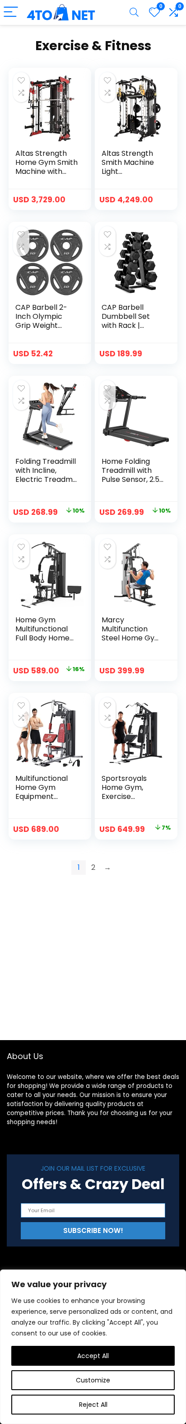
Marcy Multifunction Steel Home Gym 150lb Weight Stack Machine (132, 638)
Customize (93, 1380)
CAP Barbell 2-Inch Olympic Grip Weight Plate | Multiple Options (41, 325)
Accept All (93, 1355)
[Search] (134, 12)
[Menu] (11, 12)
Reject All (93, 1404)
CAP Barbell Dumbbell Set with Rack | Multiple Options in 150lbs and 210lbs (130, 330)
